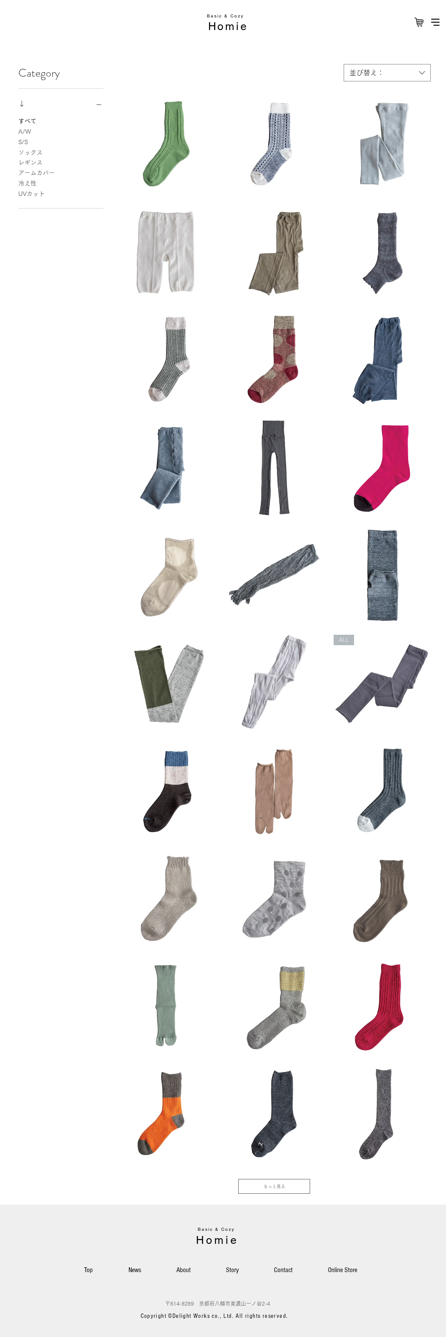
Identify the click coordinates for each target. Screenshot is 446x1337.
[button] (435, 22)
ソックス (30, 152)
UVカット (31, 194)
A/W (24, 131)
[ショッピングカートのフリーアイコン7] (419, 22)
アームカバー (36, 173)
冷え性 (27, 183)
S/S (23, 142)
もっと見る (274, 1186)
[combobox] (387, 72)
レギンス (30, 162)
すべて (27, 121)
